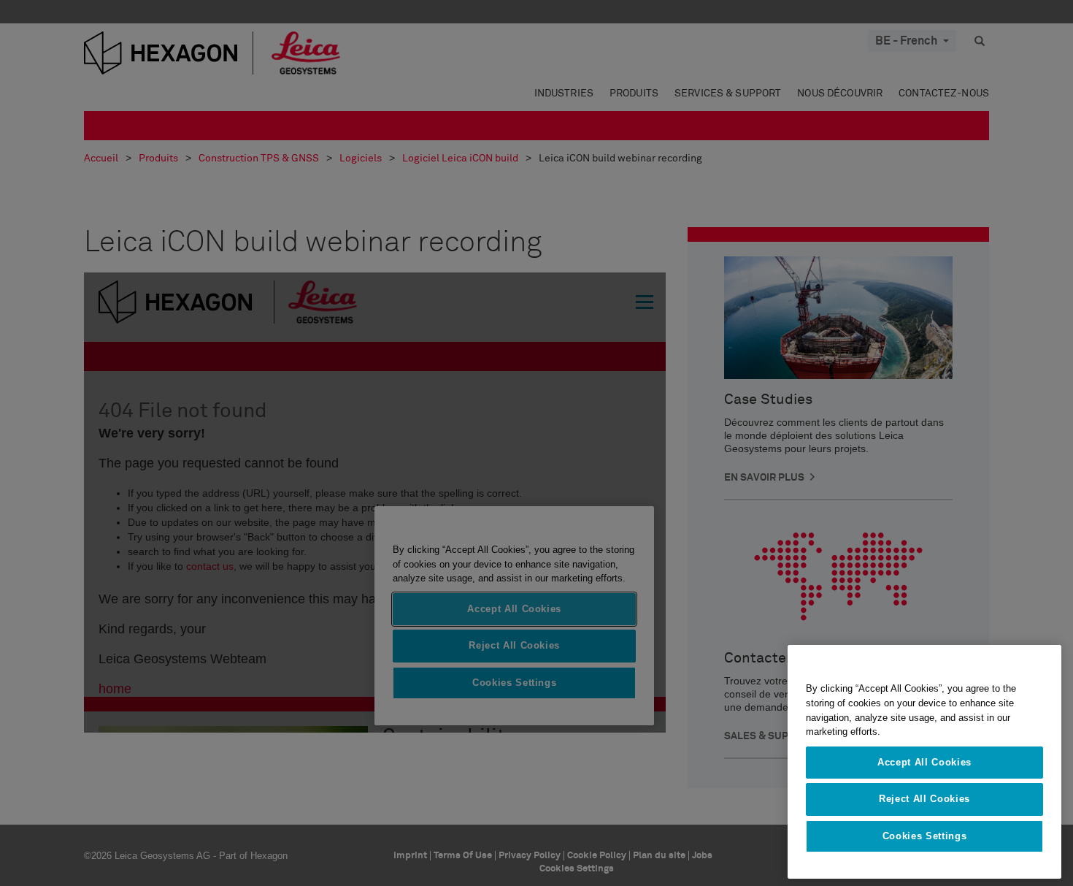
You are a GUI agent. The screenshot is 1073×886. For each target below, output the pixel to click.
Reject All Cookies (924, 798)
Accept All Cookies (924, 762)
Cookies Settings (924, 835)
